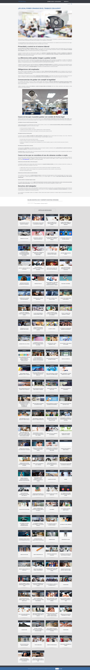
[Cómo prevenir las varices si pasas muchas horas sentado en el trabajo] (38, 429)
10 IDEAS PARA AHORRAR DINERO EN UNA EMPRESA (65, 299)
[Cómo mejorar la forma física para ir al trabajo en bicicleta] (38, 414)
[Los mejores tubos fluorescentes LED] (38, 549)
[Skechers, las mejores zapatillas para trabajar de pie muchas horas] (38, 625)
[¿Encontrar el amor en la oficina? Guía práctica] (38, 233)
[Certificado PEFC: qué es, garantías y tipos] (52, 339)
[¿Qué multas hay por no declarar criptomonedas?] (24, 278)
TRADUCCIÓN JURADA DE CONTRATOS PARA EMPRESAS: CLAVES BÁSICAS (24, 659)
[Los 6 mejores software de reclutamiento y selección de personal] (38, 519)
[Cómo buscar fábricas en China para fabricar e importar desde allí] (38, 369)
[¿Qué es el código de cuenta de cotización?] (24, 263)
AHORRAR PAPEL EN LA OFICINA (24, 343)
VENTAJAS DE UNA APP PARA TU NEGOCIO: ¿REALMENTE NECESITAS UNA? (38, 659)
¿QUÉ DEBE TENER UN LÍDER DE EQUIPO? (66, 254)
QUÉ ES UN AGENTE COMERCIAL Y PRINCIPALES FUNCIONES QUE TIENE (65, 599)
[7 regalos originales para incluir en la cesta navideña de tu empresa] (52, 309)
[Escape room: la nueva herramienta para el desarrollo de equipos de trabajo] (38, 474)
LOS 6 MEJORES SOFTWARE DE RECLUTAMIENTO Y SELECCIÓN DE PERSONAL (38, 524)
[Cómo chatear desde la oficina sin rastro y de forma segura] (52, 369)
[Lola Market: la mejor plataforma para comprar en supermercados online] (52, 504)
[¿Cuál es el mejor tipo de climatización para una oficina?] (52, 218)
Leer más (60, 668)
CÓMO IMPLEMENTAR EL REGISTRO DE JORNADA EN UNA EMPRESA (52, 404)
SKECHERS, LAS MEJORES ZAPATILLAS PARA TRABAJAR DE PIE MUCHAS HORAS (38, 629)
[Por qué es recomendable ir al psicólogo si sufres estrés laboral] (38, 579)
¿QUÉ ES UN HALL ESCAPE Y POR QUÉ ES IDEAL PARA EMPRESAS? (52, 269)
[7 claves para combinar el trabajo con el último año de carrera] (24, 309)
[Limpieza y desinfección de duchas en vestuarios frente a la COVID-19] (38, 504)
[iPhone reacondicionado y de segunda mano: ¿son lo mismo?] (38, 489)
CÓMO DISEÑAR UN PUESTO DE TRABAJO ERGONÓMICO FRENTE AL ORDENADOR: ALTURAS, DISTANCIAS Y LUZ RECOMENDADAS (24, 404)
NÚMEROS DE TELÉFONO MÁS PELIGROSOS (52, 554)
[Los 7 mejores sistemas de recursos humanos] (52, 519)
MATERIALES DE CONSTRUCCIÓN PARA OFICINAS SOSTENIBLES (65, 554)
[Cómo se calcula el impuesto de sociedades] (52, 429)
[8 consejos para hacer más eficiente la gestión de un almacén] (38, 324)
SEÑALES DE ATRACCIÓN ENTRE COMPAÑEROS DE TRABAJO (66, 615)
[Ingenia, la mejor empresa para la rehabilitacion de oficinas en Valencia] (66, 474)
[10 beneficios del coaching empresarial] (38, 293)
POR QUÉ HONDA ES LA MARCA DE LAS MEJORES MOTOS (51, 585)
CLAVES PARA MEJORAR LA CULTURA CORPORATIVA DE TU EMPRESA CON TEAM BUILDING (38, 358)
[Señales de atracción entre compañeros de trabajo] (66, 609)
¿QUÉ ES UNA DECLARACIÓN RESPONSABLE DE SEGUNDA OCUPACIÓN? (65, 268)
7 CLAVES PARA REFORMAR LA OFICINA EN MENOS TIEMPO (38, 314)
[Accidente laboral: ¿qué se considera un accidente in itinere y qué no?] (52, 324)
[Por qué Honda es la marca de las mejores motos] (52, 579)
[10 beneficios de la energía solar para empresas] (24, 293)
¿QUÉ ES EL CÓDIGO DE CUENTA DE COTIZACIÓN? (24, 269)
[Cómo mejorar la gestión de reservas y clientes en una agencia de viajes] (52, 414)
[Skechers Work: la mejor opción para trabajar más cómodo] (24, 625)
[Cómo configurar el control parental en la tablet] (66, 369)
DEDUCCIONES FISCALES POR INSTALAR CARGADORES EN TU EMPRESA (52, 464)
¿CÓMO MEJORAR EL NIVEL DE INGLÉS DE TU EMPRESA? (24, 223)
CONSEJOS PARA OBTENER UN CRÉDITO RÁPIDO (66, 449)
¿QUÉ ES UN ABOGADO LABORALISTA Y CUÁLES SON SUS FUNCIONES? (38, 268)
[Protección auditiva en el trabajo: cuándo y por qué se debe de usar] (24, 594)
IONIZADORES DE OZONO (66, 539)
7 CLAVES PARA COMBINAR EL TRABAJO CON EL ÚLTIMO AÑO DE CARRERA (24, 313)
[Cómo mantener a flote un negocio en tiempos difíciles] (24, 414)
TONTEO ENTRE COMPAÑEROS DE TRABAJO (65, 645)
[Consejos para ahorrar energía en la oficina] (66, 429)
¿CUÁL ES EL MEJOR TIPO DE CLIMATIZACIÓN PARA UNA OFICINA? (51, 223)
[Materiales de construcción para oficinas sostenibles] (66, 549)
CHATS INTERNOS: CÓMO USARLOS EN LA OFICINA (65, 344)
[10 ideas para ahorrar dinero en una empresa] (66, 293)
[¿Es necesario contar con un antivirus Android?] (66, 233)
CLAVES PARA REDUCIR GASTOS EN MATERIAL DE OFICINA (52, 359)
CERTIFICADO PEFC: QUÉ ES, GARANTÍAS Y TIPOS (51, 344)
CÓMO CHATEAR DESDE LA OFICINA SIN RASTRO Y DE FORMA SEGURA (52, 374)
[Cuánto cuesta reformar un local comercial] (38, 459)
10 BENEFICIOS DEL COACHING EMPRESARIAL (38, 299)
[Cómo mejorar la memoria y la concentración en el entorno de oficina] (66, 414)
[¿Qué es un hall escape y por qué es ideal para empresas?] (52, 263)
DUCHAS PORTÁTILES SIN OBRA (24, 509)
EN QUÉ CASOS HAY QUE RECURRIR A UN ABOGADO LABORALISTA (65, 464)
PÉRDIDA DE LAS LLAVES (24, 238)
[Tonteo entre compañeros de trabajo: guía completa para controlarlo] (66, 640)
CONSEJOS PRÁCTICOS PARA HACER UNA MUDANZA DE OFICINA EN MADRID (24, 464)
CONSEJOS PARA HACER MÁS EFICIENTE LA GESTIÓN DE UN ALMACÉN (38, 328)
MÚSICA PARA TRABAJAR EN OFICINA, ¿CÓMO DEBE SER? (38, 570)
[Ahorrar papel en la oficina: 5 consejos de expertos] (24, 339)
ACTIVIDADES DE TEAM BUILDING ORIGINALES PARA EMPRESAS (65, 329)
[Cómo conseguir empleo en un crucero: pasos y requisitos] (24, 384)
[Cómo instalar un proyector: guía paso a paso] (66, 399)
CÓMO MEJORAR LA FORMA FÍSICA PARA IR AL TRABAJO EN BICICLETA (38, 419)
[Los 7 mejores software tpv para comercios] (66, 519)
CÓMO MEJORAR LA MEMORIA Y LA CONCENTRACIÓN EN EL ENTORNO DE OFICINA (65, 419)
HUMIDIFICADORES (52, 539)
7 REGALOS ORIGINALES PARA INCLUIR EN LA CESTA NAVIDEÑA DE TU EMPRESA (52, 313)
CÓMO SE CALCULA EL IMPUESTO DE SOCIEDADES (52, 434)
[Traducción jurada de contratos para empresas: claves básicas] (24, 655)
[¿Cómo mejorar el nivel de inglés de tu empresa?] (24, 218)
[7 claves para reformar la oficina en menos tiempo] (38, 309)
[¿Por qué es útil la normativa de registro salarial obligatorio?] (38, 248)
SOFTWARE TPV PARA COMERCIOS (65, 524)
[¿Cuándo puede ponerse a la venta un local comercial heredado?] (66, 218)
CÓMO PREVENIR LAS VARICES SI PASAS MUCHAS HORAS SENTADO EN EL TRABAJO (38, 434)
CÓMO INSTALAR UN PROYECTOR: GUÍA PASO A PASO (65, 404)
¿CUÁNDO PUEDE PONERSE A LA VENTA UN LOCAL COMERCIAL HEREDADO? (66, 223)
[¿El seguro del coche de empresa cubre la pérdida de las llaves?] (24, 233)
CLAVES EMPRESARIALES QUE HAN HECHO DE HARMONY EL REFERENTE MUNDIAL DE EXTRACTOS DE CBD (24, 359)
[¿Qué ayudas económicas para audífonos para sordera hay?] (52, 248)
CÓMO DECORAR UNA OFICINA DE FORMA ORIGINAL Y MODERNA (38, 389)
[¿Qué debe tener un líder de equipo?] (66, 248)
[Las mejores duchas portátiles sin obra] (24, 504)
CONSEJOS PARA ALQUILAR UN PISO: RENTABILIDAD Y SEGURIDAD (24, 449)
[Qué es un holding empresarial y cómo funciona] (24, 609)
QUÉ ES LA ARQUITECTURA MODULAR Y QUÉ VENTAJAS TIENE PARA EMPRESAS (38, 599)
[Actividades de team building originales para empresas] (66, 324)
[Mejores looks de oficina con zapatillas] (24, 564)
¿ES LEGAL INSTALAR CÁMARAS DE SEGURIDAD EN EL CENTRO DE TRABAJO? (52, 238)
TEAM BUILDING (65, 584)
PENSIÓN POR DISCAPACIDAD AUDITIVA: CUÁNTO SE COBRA (66, 570)
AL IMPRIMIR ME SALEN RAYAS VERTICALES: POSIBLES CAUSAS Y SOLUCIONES (38, 343)
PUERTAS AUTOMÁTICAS (66, 358)
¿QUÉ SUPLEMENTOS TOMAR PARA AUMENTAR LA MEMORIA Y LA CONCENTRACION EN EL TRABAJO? (52, 283)
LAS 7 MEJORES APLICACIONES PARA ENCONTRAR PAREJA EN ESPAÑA (66, 494)
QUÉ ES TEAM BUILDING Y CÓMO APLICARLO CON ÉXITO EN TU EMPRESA (52, 599)
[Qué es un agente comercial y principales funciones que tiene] (66, 594)
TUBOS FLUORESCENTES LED (38, 554)
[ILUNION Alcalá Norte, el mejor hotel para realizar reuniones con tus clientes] (52, 474)
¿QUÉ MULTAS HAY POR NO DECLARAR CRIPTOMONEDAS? (24, 284)
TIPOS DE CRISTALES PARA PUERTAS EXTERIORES (24, 645)
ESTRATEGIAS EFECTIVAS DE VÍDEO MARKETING (52, 494)
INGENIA (65, 479)
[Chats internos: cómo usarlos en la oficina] (66, 339)
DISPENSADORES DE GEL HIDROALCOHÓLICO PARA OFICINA (38, 539)
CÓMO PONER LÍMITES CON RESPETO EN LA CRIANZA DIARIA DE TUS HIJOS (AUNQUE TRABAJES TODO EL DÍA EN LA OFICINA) (24, 434)
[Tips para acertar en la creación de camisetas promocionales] (52, 640)
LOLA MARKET (52, 509)
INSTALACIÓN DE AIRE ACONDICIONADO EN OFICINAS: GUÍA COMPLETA (24, 494)
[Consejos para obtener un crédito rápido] (66, 444)
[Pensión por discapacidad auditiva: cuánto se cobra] (66, 564)
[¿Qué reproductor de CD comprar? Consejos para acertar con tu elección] (38, 278)
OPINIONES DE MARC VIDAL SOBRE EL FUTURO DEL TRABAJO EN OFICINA (51, 569)
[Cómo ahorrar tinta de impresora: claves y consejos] (24, 369)
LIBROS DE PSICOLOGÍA (24, 554)
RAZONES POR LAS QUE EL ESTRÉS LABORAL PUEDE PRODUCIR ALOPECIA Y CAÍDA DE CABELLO (51, 614)
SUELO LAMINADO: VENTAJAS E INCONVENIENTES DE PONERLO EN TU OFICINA (52, 629)
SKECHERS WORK (24, 629)
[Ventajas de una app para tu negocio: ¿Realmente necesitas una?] (38, 655)
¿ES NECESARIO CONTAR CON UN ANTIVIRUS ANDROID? (65, 238)
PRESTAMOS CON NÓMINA (65, 283)
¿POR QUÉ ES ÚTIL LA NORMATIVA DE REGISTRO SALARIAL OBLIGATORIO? (38, 253)
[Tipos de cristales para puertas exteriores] (24, 640)
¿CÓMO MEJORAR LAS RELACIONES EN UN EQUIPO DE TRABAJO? (38, 223)
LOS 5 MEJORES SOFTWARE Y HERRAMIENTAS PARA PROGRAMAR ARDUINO (24, 524)
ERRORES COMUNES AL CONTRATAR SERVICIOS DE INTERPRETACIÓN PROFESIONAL (24, 479)
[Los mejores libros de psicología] (24, 549)
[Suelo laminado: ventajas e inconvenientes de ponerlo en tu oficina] (52, 625)
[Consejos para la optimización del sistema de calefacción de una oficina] (52, 444)
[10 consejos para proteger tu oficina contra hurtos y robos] (52, 293)
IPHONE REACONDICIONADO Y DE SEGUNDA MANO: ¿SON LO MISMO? (38, 494)
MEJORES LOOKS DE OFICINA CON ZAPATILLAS (24, 570)
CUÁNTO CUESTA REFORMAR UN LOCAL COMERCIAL (38, 464)
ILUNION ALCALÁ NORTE (52, 479)
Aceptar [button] (57, 668)
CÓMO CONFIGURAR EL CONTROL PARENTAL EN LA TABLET (65, 374)
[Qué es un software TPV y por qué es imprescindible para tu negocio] (38, 609)
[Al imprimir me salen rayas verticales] (38, 339)
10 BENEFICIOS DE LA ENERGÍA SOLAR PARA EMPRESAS (24, 299)
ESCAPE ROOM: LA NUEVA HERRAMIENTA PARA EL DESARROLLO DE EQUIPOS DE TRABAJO (38, 479)
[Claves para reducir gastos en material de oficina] (52, 354)
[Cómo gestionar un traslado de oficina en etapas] (38, 399)
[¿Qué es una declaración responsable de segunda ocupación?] (66, 263)
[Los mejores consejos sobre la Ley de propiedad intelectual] (24, 534)
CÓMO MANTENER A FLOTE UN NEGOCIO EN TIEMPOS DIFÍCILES (24, 419)
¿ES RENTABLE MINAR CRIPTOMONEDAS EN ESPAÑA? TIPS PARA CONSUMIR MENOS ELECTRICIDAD (24, 254)
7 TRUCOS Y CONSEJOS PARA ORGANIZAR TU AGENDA (65, 314)
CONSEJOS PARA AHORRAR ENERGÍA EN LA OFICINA (65, 434)
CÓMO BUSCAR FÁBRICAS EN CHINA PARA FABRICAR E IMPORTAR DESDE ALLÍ (38, 373)
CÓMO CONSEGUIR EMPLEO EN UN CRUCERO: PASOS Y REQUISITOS (24, 389)
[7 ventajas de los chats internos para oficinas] (24, 324)
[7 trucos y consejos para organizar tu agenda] (66, 309)
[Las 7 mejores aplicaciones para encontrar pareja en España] (66, 489)
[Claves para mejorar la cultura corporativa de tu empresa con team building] (38, 354)
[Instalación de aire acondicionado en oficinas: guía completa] (24, 489)
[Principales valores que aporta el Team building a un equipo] (66, 579)
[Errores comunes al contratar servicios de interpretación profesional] (24, 474)
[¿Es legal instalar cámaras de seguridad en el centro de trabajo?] (52, 233)
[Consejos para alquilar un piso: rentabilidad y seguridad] (24, 444)
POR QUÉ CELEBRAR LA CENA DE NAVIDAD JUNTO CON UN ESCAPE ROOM (24, 584)
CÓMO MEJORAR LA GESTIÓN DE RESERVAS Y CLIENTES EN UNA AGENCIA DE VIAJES (52, 419)
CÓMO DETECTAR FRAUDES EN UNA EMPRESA (66, 389)
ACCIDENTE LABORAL (51, 328)
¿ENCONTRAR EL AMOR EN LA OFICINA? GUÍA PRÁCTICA (38, 238)
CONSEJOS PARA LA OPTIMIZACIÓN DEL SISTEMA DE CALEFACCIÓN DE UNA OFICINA (52, 449)
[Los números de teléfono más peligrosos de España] (52, 549)
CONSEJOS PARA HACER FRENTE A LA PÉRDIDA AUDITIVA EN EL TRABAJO (38, 449)
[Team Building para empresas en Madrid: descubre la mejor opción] (66, 625)
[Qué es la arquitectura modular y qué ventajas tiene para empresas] (38, 594)
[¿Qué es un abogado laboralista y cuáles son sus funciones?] (38, 263)
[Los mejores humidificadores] (52, 534)
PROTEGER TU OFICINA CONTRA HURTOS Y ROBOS (52, 299)
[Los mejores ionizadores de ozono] (66, 534)
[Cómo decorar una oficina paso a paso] (52, 384)
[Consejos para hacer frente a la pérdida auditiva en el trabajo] (38, 444)
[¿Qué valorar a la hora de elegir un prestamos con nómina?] (66, 278)
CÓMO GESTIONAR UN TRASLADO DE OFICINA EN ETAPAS (38, 404)
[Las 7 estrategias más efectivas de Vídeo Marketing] (52, 489)
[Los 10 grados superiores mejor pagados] (66, 504)
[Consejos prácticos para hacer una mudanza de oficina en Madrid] (24, 459)
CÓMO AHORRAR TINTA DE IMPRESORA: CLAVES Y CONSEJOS (24, 374)
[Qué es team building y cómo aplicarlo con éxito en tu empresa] (52, 594)
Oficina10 (23, 1)
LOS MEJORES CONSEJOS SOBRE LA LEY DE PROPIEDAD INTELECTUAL (24, 539)
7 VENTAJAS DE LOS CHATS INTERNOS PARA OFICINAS (24, 329)
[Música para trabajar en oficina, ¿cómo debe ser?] (38, 564)
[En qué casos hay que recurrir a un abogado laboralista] (66, 459)
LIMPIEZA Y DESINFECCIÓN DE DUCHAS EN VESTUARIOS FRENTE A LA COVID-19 (38, 509)
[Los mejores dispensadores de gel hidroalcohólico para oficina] (38, 534)
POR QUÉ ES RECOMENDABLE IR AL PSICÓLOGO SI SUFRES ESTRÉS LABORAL (38, 584)
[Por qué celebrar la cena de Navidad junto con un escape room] (24, 579)
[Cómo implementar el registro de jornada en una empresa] (52, 399)
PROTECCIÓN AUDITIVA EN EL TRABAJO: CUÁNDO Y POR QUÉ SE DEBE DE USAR (24, 599)
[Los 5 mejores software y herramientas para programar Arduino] (24, 519)
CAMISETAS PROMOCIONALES (52, 644)
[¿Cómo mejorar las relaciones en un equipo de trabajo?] (38, 218)
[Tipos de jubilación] (38, 640)
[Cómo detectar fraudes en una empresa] (66, 384)
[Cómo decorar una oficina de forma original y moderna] (38, 384)
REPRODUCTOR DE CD (38, 283)
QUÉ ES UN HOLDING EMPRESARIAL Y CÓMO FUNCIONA (24, 615)
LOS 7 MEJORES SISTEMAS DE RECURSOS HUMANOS (52, 524)
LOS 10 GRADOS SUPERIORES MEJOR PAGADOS (65, 509)
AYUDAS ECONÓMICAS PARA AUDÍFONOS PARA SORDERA (51, 254)
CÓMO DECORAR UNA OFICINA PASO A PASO (52, 389)
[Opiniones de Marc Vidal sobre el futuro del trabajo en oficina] (52, 564)
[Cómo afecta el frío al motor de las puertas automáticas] (66, 354)
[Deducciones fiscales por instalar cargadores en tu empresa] (52, 459)
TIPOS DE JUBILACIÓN (38, 644)
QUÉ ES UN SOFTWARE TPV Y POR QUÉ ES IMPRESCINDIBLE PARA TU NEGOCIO (38, 614)
